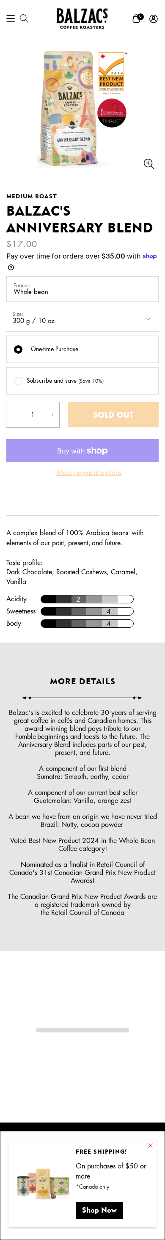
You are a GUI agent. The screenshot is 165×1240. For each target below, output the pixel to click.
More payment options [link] (89, 472)
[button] (10, 18)
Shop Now (99, 1209)
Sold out (113, 415)
